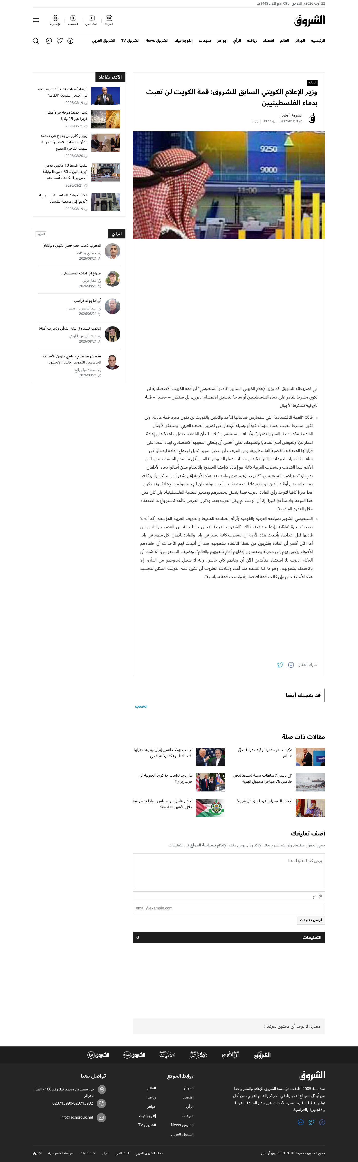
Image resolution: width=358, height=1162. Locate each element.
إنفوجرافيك (183, 41)
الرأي (237, 41)
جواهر (222, 41)
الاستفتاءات (88, 1153)
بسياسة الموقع (203, 845)
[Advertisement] (228, 276)
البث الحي (122, 1153)
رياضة (252, 41)
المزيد (41, 234)
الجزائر (300, 41)
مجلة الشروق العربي (149, 1153)
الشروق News (156, 41)
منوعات (205, 41)
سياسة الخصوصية (61, 1153)
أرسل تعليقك (311, 920)
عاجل (105, 1153)
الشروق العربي (103, 41)
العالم (284, 41)
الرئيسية (318, 41)
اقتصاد (268, 41)
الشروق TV (130, 41)
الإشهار (37, 1153)
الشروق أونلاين (291, 115)
